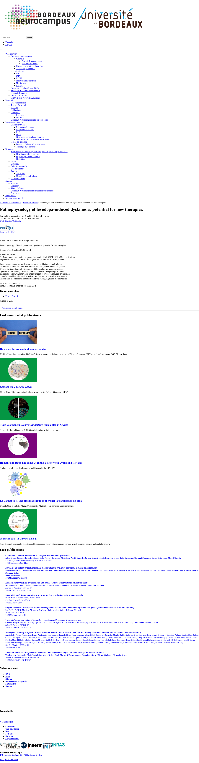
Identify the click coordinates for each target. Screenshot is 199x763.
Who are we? (11, 54)
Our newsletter (17, 169)
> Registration (6, 722)
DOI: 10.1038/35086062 (10, 221)
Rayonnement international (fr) (29, 66)
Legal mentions (12, 738)
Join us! (14, 171)
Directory (15, 164)
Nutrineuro (21, 83)
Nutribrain (20, 117)
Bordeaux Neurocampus (21, 56)
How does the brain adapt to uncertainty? (23, 348)
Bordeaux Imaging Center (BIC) (25, 88)
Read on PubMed (7, 232)
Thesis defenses (17, 188)
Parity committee (18, 178)
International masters (25, 127)
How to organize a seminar (27, 154)
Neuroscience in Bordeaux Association (32, 139)
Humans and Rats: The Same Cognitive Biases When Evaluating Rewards (41, 462)
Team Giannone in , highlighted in (34, 424)
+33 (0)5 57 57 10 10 (9, 759)
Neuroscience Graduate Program (30, 137)
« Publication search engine (11, 308)
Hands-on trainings (19, 142)
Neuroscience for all (14, 198)
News (13, 161)
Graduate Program (19, 93)
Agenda (8, 181)
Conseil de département (32, 61)
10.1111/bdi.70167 (102, 640)
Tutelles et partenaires (25, 68)
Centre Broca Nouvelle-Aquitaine (25, 98)
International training (14, 122)
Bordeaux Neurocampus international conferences (32, 191)
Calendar (15, 186)
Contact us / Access (19, 95)
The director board (29, 63)
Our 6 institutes (17, 71)
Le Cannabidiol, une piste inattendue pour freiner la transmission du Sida (41, 500)
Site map (9, 736)
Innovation (15, 112)
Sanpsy (19, 85)
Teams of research (18, 105)
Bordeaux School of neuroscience (25, 90)
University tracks (18, 125)
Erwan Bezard (11, 296)
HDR (18, 134)
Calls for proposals (19, 166)
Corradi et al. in (16, 386)
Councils (20, 59)
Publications (16, 110)
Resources (9, 149)
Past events (15, 193)
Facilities (14, 107)
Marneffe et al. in (18, 538)
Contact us (10, 726)
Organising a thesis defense (28, 156)
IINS (18, 73)
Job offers (20, 173)
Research (9, 100)
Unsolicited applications (26, 176)
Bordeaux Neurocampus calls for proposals (29, 120)
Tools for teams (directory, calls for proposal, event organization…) (39, 151)
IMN (18, 76)
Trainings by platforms (25, 147)
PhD (18, 132)
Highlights (20, 159)
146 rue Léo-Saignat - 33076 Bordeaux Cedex (21, 755)
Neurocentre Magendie (26, 81)
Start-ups (20, 115)
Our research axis (18, 103)
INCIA (19, 78)
